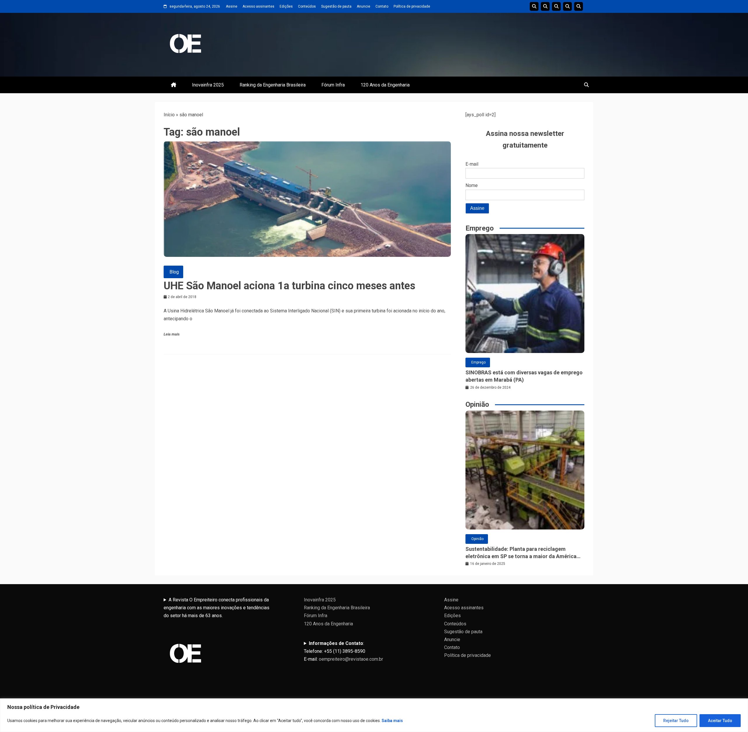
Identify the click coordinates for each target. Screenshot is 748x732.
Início (169, 114)
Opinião (477, 539)
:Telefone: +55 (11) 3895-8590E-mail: (343, 651)
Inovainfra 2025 (208, 85)
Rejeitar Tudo (676, 720)
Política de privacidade (412, 6)
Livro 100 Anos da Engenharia (578, 6)
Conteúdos (307, 6)
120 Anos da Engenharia (385, 85)
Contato (381, 6)
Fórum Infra (333, 85)
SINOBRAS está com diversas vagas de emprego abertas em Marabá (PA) (524, 376)
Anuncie (363, 6)
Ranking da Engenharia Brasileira (273, 85)
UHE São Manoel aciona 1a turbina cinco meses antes (289, 286)
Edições (286, 6)
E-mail (471, 164)
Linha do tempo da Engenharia (545, 6)
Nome (471, 185)
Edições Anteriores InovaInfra (567, 6)
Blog (174, 272)
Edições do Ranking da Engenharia (556, 6)
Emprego (478, 362)
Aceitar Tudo (720, 720)
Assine (231, 6)
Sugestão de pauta (336, 6)
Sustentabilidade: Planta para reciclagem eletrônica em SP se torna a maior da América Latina (520, 553)
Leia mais (172, 334)
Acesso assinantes (258, 6)
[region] (374, 715)
